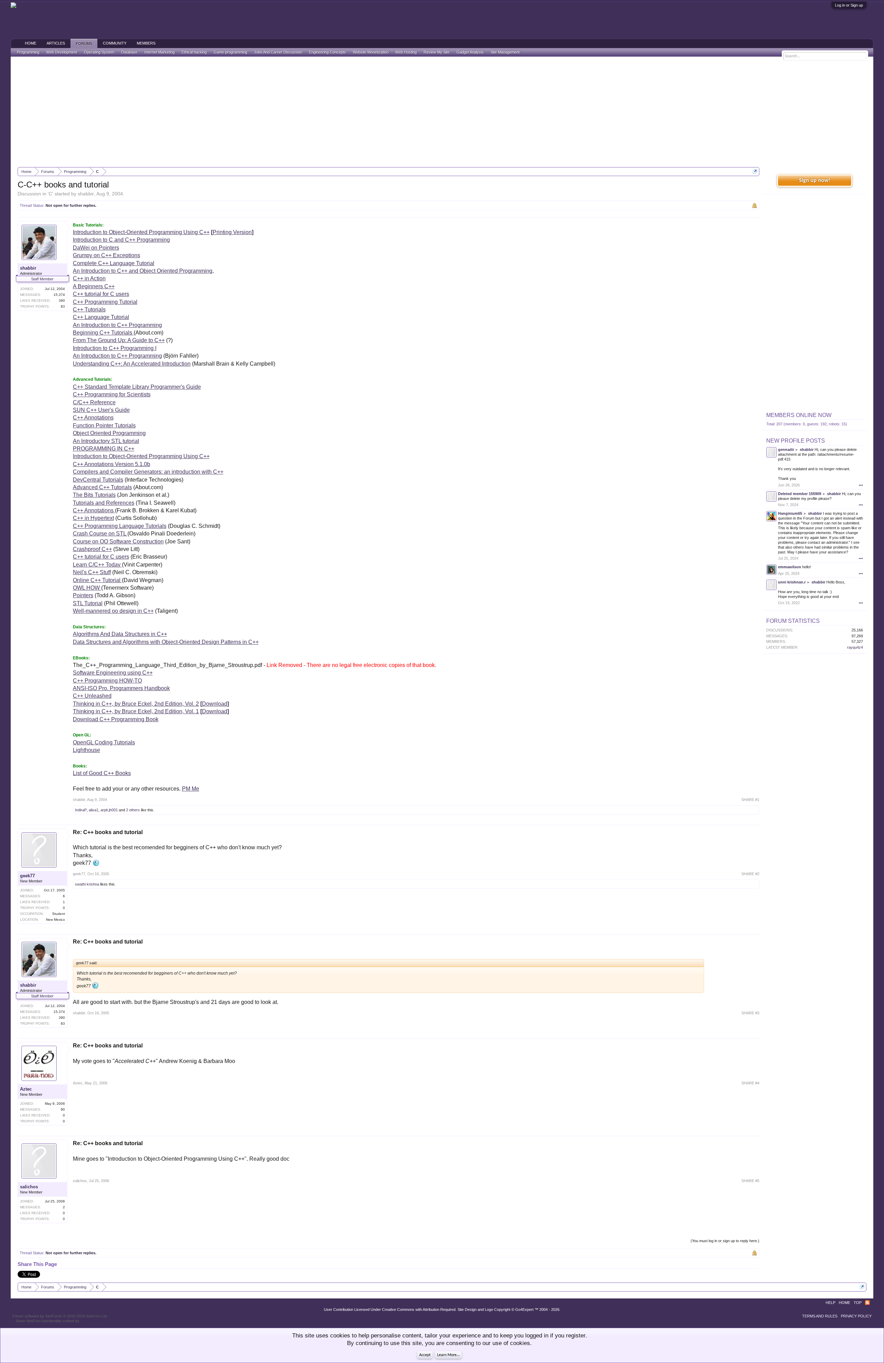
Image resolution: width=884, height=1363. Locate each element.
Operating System (99, 52)
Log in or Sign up (849, 5)
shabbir (86, 193)
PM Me (190, 789)
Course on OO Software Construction (118, 541)
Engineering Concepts (327, 52)
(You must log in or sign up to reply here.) (725, 1241)
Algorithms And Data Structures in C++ (120, 634)
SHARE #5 (750, 1181)
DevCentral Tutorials (98, 480)
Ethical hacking (194, 52)
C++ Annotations (93, 417)
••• (861, 485)
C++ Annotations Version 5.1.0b (111, 464)
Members (146, 43)
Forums (84, 43)
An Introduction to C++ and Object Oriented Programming (142, 271)
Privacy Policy (856, 1316)
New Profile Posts (795, 441)
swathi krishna (87, 884)
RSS (867, 1302)
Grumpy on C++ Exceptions (106, 255)
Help (830, 1303)
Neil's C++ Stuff (92, 572)
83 (63, 306)
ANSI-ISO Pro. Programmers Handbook (121, 688)
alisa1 (93, 810)
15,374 (59, 295)
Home (30, 43)
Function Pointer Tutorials (104, 425)
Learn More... (448, 1355)
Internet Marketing (159, 52)
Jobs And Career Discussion (278, 52)
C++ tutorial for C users (101, 294)
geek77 (27, 875)
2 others (133, 810)
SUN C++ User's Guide (101, 410)
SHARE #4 (750, 1083)
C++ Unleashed (92, 696)
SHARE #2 (750, 874)
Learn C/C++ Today (97, 565)
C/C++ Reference (94, 402)
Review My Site (437, 52)
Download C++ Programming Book (115, 719)
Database (129, 52)
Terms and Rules (819, 1316)
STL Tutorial (88, 603)
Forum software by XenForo (60, 1316)
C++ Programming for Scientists (112, 394)
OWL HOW (87, 588)
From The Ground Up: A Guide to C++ (119, 340)
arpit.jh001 (109, 810)
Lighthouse (86, 750)
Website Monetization (370, 52)
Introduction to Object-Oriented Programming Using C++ (141, 232)
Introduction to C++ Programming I (114, 348)
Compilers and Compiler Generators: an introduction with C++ (148, 472)
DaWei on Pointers (96, 248)
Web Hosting (406, 52)
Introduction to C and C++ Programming (121, 240)
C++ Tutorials (89, 309)
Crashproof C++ (92, 549)
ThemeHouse (91, 1321)
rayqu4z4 (855, 647)
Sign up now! (814, 180)
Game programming (230, 52)
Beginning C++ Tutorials (103, 333)
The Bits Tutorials (94, 495)
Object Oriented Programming (109, 433)
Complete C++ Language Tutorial (113, 263)
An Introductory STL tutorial (106, 441)
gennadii (786, 449)
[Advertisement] (442, 112)
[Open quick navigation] (755, 171)
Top (858, 1303)
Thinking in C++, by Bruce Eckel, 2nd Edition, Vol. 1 (136, 711)
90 (63, 1109)
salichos (29, 1186)
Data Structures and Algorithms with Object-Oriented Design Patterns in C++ (166, 642)
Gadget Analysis (470, 52)
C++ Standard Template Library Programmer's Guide (137, 387)
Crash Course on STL (100, 533)
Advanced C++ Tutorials (102, 487)
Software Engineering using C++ (113, 673)
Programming (28, 52)
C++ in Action (89, 278)
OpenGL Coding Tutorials (104, 742)
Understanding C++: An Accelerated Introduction (132, 364)
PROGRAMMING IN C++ (103, 449)
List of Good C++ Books (102, 773)
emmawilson (789, 567)
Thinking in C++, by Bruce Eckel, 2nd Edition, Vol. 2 (136, 704)
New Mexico (55, 919)
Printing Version (232, 232)
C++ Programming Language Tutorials (119, 526)
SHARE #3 (750, 1013)
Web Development (61, 52)
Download (214, 704)
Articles (56, 43)
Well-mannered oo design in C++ (113, 611)
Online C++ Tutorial (97, 580)
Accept (425, 1355)
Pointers (83, 595)
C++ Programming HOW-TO (107, 681)
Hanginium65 (790, 513)
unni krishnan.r (792, 582)
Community (114, 43)
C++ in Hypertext (93, 518)
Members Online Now (799, 415)
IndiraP (81, 810)
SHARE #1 (750, 800)
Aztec (26, 1089)
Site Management (505, 52)
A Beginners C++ (94, 286)
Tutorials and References (103, 503)
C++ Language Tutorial (101, 317)
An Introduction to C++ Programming (117, 325)
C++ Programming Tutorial (105, 302)
